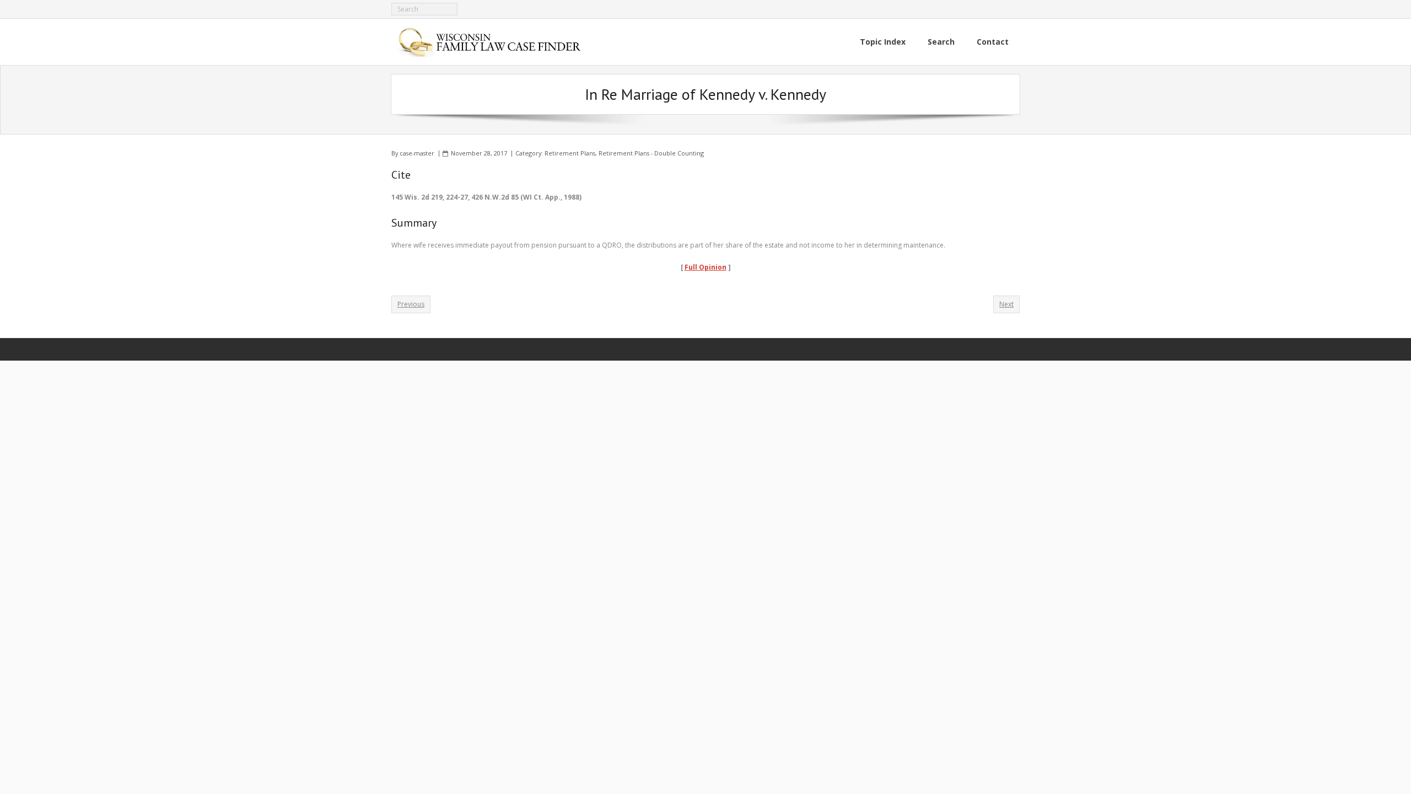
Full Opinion (705, 267)
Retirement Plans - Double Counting (651, 153)
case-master (417, 153)
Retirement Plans (570, 153)
